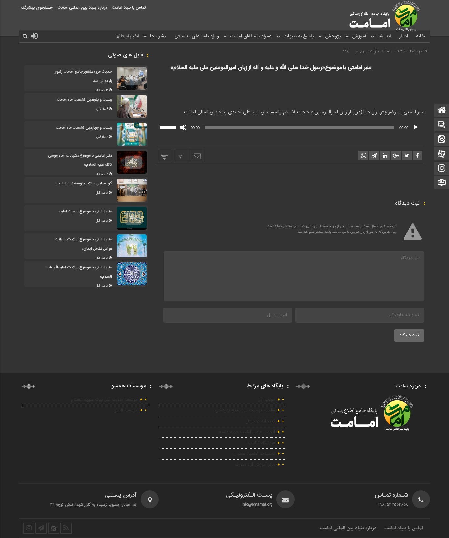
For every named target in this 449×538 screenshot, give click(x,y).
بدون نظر (360, 51)
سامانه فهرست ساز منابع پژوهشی (245, 410)
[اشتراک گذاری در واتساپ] (363, 155)
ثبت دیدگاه (409, 335)
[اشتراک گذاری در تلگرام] (374, 155)
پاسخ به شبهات (298, 36)
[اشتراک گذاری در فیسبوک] (417, 155)
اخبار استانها (127, 36)
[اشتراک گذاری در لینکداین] (385, 155)
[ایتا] (441, 140)
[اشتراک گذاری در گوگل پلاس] (396, 155)
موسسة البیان (125, 410)
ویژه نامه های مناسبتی (196, 36)
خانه (420, 36)
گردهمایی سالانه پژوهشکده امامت (84, 183)
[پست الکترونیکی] (441, 125)
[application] (290, 127)
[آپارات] (441, 154)
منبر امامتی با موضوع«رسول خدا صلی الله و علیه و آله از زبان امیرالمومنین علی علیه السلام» (270, 67)
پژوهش (333, 36)
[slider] (169, 127)
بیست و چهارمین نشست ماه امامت (84, 127)
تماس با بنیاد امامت (129, 7)
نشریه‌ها (158, 36)
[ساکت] (183, 127)
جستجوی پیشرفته (37, 7)
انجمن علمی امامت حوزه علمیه (247, 432)
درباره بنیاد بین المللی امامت (82, 7)
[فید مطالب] (66, 528)
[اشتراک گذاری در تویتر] (407, 155)
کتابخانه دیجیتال (260, 421)
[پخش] (415, 127)
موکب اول (266, 400)
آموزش (359, 36)
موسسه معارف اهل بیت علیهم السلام (104, 400)
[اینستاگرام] (441, 168)
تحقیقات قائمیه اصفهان (254, 454)
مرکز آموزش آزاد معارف (255, 465)
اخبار (403, 36)
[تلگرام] (441, 183)
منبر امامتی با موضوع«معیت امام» (85, 211)
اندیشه (384, 36)
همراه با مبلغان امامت (251, 36)
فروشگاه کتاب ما (261, 443)
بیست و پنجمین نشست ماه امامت (84, 99)
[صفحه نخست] (441, 111)
